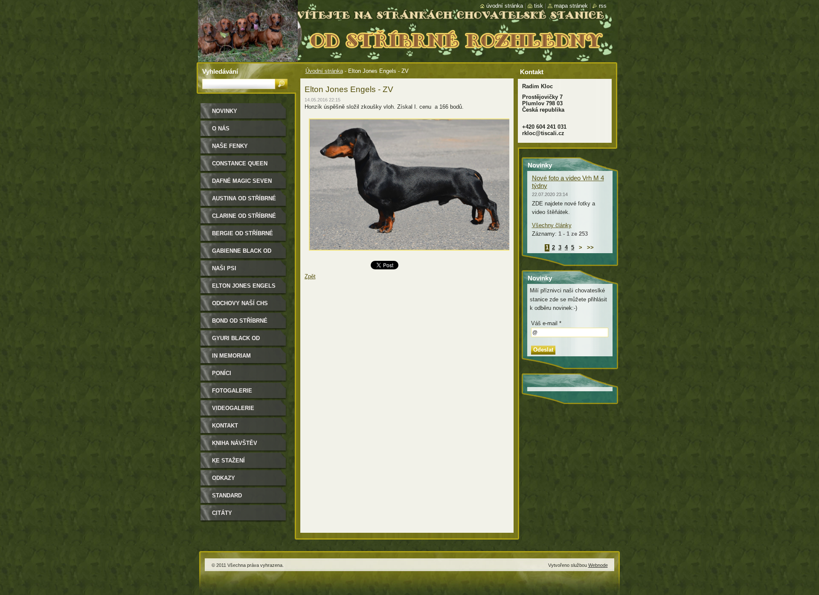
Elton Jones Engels (244, 286)
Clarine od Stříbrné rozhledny (244, 219)
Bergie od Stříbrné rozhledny (242, 236)
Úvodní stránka (324, 71)
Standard (227, 495)
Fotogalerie (232, 390)
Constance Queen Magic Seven (239, 166)
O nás (220, 128)
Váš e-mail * (546, 323)
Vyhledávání (220, 71)
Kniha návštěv (234, 443)
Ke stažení (228, 460)
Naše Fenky (230, 146)
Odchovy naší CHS (240, 303)
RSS (603, 6)
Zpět (310, 276)
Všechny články (552, 225)
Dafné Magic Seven (242, 181)
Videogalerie (233, 408)
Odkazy (223, 478)
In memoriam (231, 355)
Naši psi (224, 268)
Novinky (224, 111)
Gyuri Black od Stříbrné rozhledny (244, 341)
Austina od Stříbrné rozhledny (244, 201)
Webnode (598, 565)
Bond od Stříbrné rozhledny (239, 324)
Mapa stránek (571, 6)
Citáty (222, 513)
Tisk (538, 6)
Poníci (221, 373)
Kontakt (225, 425)
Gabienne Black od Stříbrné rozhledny (244, 254)
